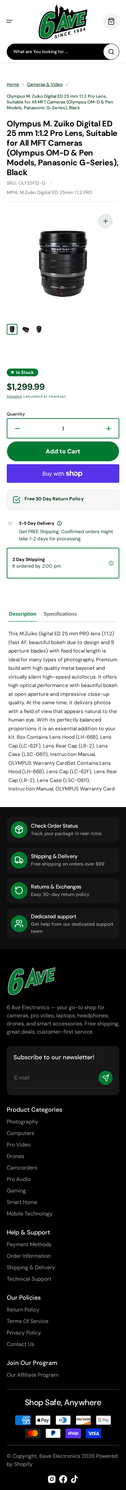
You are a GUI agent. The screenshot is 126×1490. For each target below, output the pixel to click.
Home (13, 84)
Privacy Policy (24, 1332)
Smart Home (22, 1202)
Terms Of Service (27, 1321)
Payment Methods (29, 1244)
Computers (20, 1133)
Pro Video (19, 1144)
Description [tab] (22, 614)
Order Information (29, 1255)
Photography (22, 1121)
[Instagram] (52, 1479)
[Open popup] (59, 523)
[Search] (111, 52)
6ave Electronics (59, 1456)
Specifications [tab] (60, 614)
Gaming (16, 1190)
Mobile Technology (30, 1213)
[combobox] (63, 52)
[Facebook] (63, 1479)
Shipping (14, 396)
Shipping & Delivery (31, 1267)
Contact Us (20, 1344)
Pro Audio (19, 1179)
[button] (9, 21)
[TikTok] (75, 1479)
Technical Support (29, 1278)
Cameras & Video (45, 84)
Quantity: (16, 414)
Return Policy (23, 1309)
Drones (15, 1156)
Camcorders (22, 1167)
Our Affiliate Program (32, 1374)
